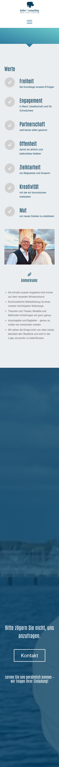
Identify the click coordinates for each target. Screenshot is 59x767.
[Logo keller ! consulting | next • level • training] (29, 7)
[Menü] (29, 21)
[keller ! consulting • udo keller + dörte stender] (29, 247)
